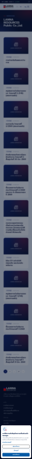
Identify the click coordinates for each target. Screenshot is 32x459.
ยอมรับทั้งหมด (16, 454)
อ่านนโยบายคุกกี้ (6, 442)
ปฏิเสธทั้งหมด (16, 446)
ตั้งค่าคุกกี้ (16, 450)
